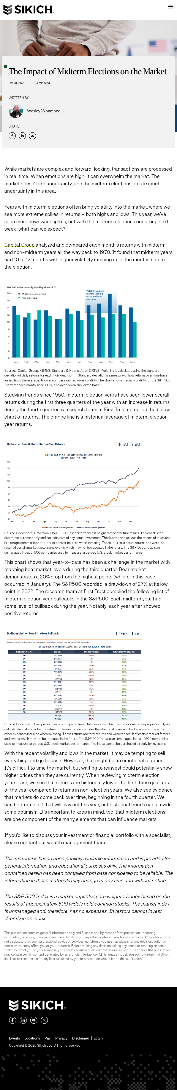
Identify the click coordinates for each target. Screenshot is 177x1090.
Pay (47, 1038)
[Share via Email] (32, 135)
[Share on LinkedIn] (22, 135)
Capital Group (19, 245)
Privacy (61, 1038)
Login (98, 1038)
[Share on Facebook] (12, 135)
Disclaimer (80, 1038)
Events (14, 1038)
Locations (32, 1038)
